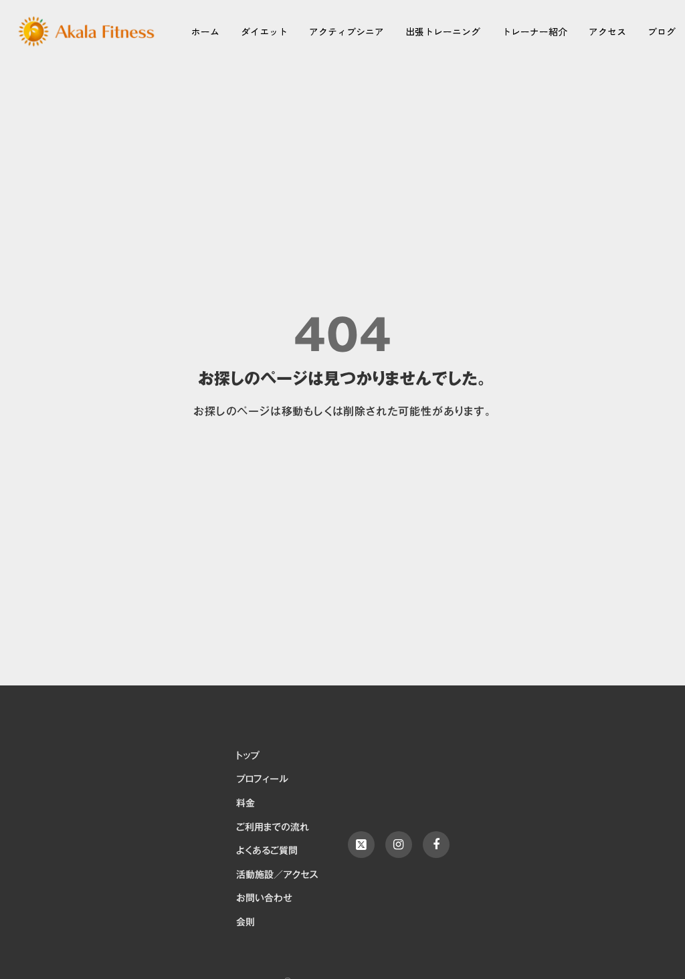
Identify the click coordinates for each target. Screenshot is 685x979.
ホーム (205, 31)
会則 (245, 923)
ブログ (662, 31)
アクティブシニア (346, 31)
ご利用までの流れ (272, 828)
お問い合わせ (264, 898)
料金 (245, 803)
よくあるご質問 (267, 851)
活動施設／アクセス (277, 875)
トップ (247, 756)
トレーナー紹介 (534, 31)
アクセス (607, 31)
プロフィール (262, 779)
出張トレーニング (442, 31)
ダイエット (264, 31)
